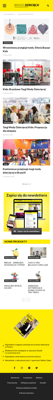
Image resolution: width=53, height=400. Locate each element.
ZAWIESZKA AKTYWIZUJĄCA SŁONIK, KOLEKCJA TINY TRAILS (36, 289)
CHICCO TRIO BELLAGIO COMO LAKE (38, 264)
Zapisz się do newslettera (28, 231)
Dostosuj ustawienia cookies (26, 388)
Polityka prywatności (28, 383)
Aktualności (8, 43)
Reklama (39, 378)
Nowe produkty (10, 257)
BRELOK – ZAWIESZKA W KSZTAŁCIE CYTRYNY (14, 264)
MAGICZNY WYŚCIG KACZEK (13, 287)
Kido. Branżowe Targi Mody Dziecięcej (24, 89)
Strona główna (9, 14)
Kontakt (43, 383)
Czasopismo (27, 378)
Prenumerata (12, 383)
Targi (5, 164)
